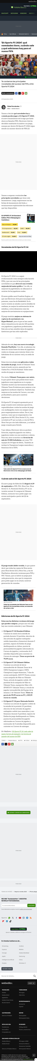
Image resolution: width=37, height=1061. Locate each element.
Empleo (4, 963)
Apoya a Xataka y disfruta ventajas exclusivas (18, 932)
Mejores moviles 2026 (20, 891)
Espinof (21, 1006)
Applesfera (5, 997)
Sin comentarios (9, 93)
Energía (4, 953)
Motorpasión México (25, 1048)
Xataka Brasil (5, 1043)
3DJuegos (22, 992)
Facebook (16, 93)
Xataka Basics (18, 7)
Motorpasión (22, 1015)
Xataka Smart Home (7, 1000)
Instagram (14, 13)
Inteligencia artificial (8, 960)
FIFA (21, 740)
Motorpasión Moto (24, 1018)
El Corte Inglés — (9, 236)
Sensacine (22, 1004)
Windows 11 (22, 963)
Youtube (19, 917)
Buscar (34, 976)
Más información (28, 1059)
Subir (30, 983)
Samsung (22, 956)
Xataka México (6, 1041)
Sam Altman (12, 34)
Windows (23, 13)
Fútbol (27, 740)
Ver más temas (7, 969)
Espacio (4, 949)
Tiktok (10, 920)
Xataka (4, 992)
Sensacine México (24, 1043)
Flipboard (23, 93)
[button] (14, 106)
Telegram (27, 917)
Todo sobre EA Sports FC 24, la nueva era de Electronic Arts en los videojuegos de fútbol (17, 470)
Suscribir (31, 905)
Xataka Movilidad (24, 953)
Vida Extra (22, 995)
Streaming (5, 946)
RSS (30, 917)
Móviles (21, 949)
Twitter (19, 93)
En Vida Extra (8, 467)
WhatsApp (4, 13)
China (5, 34)
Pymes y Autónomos (25, 1029)
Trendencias (5, 1027)
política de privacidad (26, 909)
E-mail (26, 93)
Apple (3, 956)
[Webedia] (33, 1)
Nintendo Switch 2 (24, 34)
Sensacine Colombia (25, 1046)
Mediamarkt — (8, 232)
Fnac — (22, 232)
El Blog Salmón (23, 1027)
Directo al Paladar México (9, 1048)
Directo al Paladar (7, 1015)
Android (32, 13)
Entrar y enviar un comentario (19, 812)
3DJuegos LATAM (23, 1041)
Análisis (21, 946)
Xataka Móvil (5, 995)
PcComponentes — (10, 228)
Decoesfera (5, 1029)
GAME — (25, 228)
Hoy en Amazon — (9, 224)
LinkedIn (6, 920)
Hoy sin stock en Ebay (25, 236)
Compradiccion (6, 1032)
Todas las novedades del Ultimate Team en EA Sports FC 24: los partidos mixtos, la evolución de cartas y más (18, 606)
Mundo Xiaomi (6, 1002)
